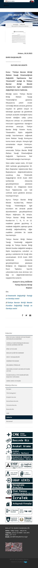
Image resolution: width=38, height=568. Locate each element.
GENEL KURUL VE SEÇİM (13, 381)
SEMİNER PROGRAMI (12, 361)
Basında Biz (10, 409)
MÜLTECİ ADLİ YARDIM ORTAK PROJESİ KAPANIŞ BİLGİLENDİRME (18, 338)
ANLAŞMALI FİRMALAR (13, 365)
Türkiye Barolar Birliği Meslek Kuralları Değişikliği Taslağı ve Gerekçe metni (19, 305)
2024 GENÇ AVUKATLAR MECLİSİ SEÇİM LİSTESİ (18, 370)
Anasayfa (15, 24)
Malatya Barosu (11, 385)
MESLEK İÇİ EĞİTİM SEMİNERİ (15, 353)
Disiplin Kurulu (11, 397)
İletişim (8, 389)
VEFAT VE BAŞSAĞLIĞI (13, 357)
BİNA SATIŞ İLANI (11, 349)
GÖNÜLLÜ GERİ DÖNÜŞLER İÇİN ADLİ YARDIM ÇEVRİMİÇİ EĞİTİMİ (17, 344)
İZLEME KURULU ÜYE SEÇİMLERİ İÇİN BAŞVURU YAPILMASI (17, 376)
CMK (7, 413)
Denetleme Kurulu (12, 401)
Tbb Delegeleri (11, 393)
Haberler (22, 24)
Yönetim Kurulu (11, 405)
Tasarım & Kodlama (17, 562)
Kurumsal (9, 421)
